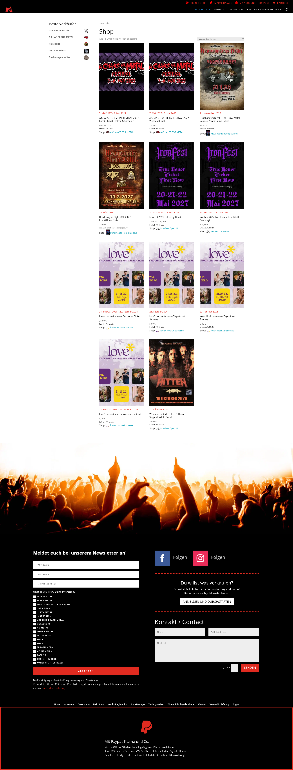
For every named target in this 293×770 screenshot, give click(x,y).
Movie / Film (45, 651)
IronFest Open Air (169, 228)
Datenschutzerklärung (53, 687)
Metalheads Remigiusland (224, 133)
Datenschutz (84, 704)
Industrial (44, 616)
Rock (40, 643)
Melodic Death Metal (50, 620)
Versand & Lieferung (219, 704)
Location (234, 9)
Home (57, 704)
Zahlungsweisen (156, 704)
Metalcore (44, 624)
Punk (40, 639)
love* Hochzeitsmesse (121, 327)
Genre (218, 9)
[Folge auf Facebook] (162, 558)
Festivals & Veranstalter (263, 9)
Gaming (41, 655)
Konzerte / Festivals (50, 663)
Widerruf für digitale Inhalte (181, 704)
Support (264, 3)
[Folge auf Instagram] (200, 558)
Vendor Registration (117, 704)
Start (101, 23)
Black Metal (45, 600)
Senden (250, 667)
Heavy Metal (45, 612)
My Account (247, 3)
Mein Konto (98, 704)
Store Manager (138, 704)
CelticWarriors (57, 50)
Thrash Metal (45, 647)
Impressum (68, 704)
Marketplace (223, 3)
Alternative (44, 596)
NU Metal (43, 628)
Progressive (45, 635)
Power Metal (45, 631)
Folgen (180, 557)
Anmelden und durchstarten (207, 601)
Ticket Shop (198, 3)
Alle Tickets (202, 9)
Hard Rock (43, 608)
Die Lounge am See (59, 57)
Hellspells (54, 43)
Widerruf (202, 704)
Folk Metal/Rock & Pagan (53, 604)
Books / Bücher (47, 659)
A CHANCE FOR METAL (122, 132)
